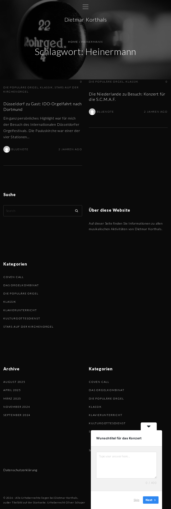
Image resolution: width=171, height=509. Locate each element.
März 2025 (12, 398)
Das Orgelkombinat (21, 285)
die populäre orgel (20, 87)
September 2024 (17, 415)
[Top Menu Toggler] (85, 7)
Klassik (46, 87)
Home (73, 41)
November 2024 (16, 406)
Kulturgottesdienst (21, 318)
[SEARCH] (76, 210)
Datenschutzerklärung (20, 470)
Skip (136, 500)
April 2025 (12, 390)
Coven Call (13, 277)
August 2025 (14, 381)
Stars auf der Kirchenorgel (28, 326)
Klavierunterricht (20, 310)
